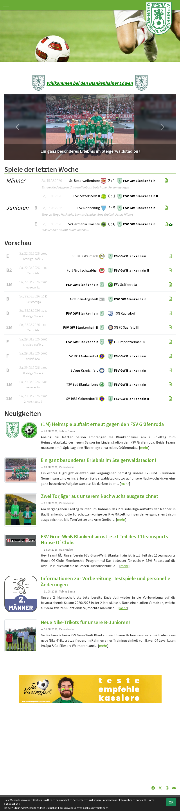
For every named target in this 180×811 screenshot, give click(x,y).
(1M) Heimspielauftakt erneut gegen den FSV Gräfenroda (102, 424)
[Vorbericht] (170, 256)
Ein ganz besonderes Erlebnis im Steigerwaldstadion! (98, 460)
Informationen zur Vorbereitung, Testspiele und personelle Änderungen (105, 581)
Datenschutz (12, 804)
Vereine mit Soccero (90, 663)
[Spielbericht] (166, 180)
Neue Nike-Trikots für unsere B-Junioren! (85, 622)
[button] (17, 127)
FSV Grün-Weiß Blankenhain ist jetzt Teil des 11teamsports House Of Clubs (104, 540)
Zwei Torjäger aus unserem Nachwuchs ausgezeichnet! (100, 496)
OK (171, 802)
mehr (144, 447)
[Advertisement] (90, 744)
